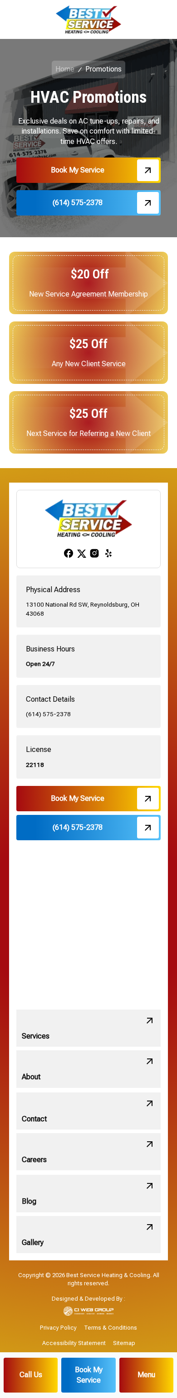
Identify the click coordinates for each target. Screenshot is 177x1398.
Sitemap (124, 1343)
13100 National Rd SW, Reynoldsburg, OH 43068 (82, 609)
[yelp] (108, 553)
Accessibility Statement (74, 1343)
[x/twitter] (81, 553)
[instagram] (94, 553)
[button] (146, 1375)
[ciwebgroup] (89, 1311)
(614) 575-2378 (48, 714)
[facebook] (68, 553)
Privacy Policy (58, 1327)
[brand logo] (88, 19)
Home (64, 69)
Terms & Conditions (110, 1327)
